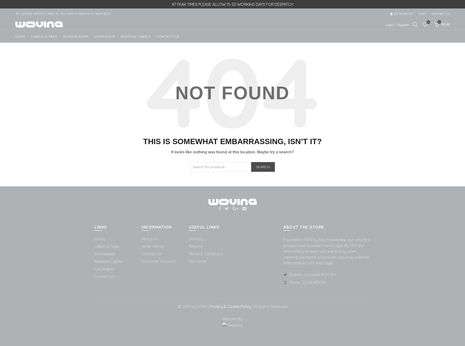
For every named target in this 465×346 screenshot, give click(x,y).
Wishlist (428, 22)
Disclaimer (198, 261)
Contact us (441, 14)
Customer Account (158, 261)
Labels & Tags (44, 36)
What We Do (153, 246)
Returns (196, 246)
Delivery (196, 238)
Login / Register (397, 25)
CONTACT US (167, 36)
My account (403, 14)
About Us (150, 238)
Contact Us (104, 276)
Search (263, 167)
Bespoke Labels (135, 36)
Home (20, 36)
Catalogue (104, 36)
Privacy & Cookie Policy (230, 306)
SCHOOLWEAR (75, 36)
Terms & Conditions (206, 253)
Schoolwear (105, 253)
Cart (422, 14)
